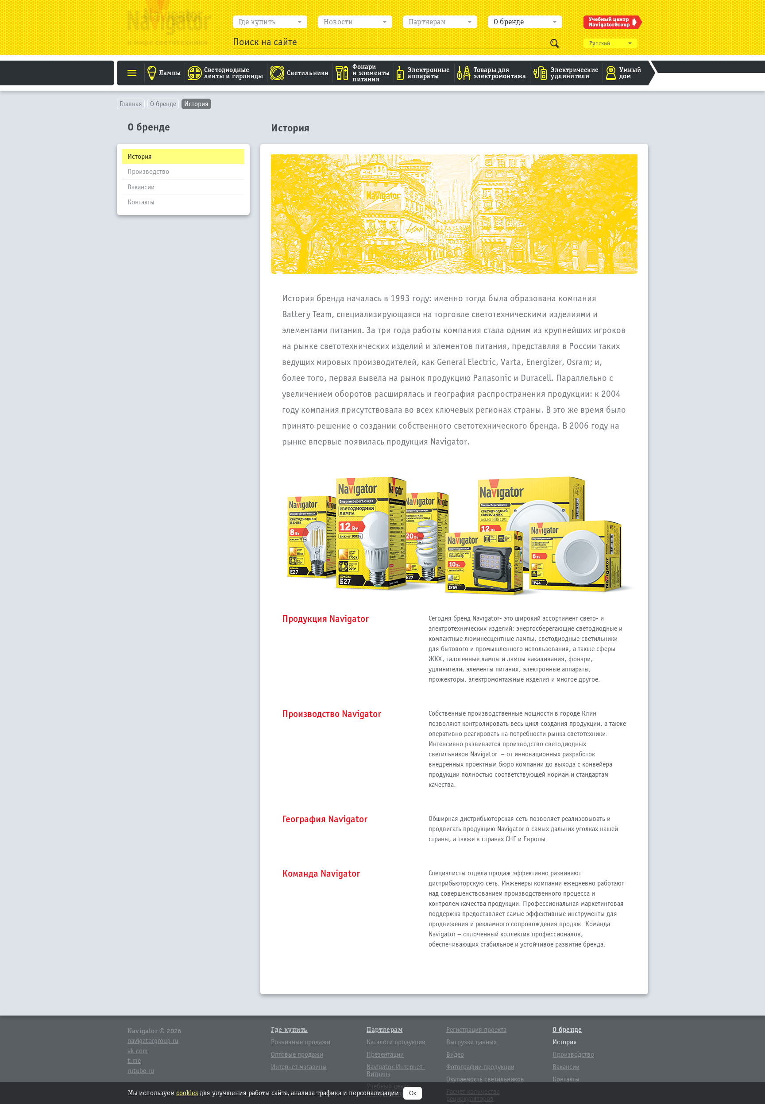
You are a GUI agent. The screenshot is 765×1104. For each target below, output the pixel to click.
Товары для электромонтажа (500, 72)
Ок (412, 1093)
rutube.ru (141, 1071)
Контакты (141, 202)
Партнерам (427, 22)
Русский (599, 43)
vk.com (138, 1051)
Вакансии (141, 187)
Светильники (307, 73)
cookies (187, 1093)
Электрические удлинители (575, 72)
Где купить (257, 22)
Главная (131, 104)
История (196, 104)
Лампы (170, 73)
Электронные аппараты (429, 72)
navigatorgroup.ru (153, 1041)
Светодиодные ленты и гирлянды (233, 72)
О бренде (509, 22)
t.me (134, 1061)
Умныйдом (630, 72)
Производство (148, 172)
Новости (338, 22)
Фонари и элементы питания (371, 72)
